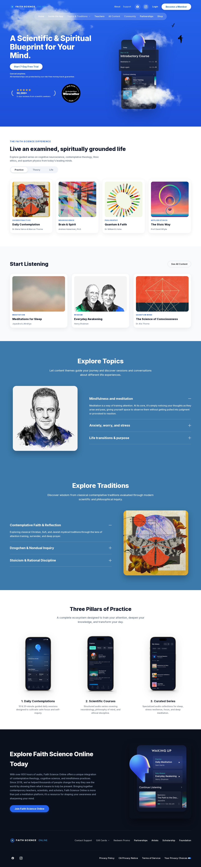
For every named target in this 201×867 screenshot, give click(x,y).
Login (155, 6)
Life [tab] (51, 169)
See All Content (179, 264)
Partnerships (146, 16)
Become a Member (176, 6)
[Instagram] (146, 7)
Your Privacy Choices (176, 858)
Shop (160, 16)
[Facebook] (138, 7)
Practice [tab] (19, 169)
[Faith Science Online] (29, 6)
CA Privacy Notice (128, 858)
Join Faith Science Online (29, 808)
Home (41, 16)
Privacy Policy (106, 858)
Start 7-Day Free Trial (26, 66)
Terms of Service (151, 858)
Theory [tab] (36, 169)
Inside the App (55, 16)
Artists (155, 840)
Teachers (99, 16)
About (117, 6)
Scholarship (168, 840)
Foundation (185, 840)
